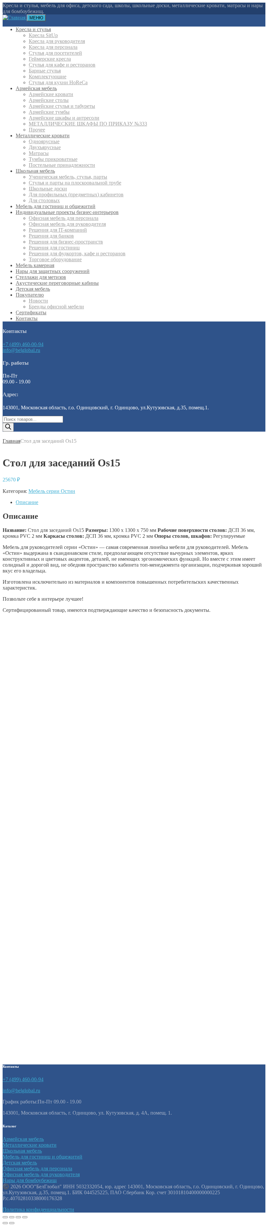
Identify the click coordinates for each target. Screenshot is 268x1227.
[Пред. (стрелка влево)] (5, 1223)
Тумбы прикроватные (53, 159)
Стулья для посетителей (55, 53)
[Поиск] (8, 427)
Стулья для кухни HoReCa (58, 82)
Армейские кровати (51, 94)
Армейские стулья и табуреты (62, 106)
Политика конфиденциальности (38, 1209)
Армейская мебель (36, 88)
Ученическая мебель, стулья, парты (68, 177)
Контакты (27, 318)
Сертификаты (31, 312)
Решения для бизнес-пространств (66, 241)
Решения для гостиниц (54, 247)
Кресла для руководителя (57, 41)
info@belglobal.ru (21, 350)
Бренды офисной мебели (56, 306)
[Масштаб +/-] (5, 1217)
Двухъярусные (45, 147)
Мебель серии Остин (51, 491)
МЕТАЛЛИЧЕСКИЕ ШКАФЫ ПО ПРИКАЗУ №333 (88, 124)
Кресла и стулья (33, 29)
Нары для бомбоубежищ (30, 1180)
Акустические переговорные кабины (57, 283)
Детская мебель (33, 289)
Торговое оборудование (55, 259)
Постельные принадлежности (62, 165)
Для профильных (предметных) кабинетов (76, 194)
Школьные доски (48, 188)
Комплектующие (47, 76)
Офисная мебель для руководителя (67, 224)
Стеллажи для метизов (41, 277)
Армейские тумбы (49, 112)
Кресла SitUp (43, 35)
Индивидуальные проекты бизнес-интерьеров (67, 212)
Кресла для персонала (53, 47)
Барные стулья (45, 70)
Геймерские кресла (50, 59)
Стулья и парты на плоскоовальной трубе (75, 182)
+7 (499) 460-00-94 (23, 344)
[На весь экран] (11, 1217)
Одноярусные (44, 141)
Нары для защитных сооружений (53, 271)
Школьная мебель (35, 171)
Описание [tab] (27, 502)
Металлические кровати (43, 135)
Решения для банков (51, 236)
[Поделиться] (18, 1217)
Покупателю (30, 295)
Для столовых (44, 200)
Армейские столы (49, 100)
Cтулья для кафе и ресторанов (62, 65)
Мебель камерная (35, 265)
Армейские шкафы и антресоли (64, 118)
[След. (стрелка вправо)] (11, 1223)
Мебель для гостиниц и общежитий (55, 206)
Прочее (37, 129)
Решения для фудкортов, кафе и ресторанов (77, 253)
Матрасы (39, 153)
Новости (38, 300)
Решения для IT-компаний (58, 230)
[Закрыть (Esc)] (24, 1217)
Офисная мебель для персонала (63, 218)
